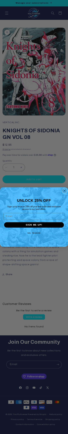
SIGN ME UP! (34, 225)
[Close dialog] (65, 191)
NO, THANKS (34, 233)
